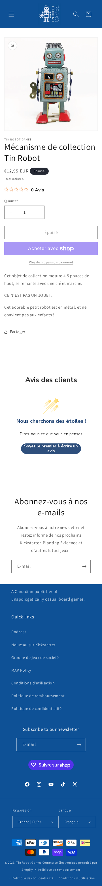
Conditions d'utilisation (33, 683)
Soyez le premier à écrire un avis (51, 448)
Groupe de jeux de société (35, 657)
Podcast (18, 631)
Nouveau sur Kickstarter (33, 644)
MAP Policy (21, 670)
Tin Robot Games (29, 862)
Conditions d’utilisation (77, 878)
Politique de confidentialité (36, 708)
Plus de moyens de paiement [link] (51, 262)
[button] (11, 14)
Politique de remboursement (38, 695)
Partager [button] (18, 331)
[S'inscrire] (84, 566)
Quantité (11, 200)
